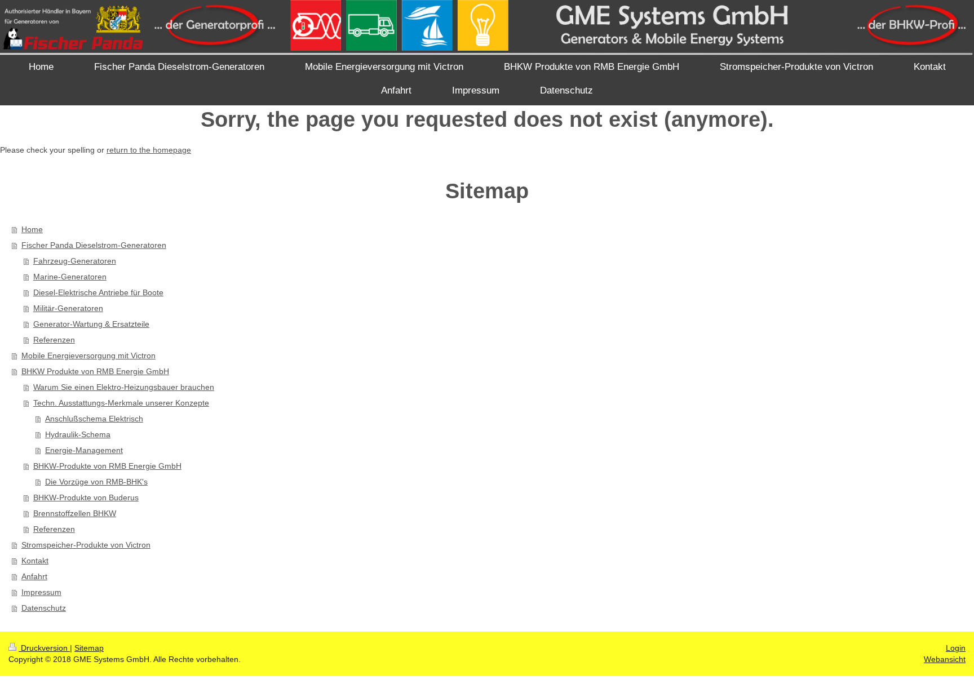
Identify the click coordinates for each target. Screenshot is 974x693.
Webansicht (945, 659)
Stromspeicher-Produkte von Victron (85, 544)
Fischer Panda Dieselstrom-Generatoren (93, 245)
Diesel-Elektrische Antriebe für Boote (98, 292)
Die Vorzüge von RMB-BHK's (96, 481)
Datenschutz (43, 607)
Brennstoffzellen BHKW (74, 513)
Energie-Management (84, 450)
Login (956, 647)
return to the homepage (149, 149)
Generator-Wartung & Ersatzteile (91, 323)
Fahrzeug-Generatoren (74, 260)
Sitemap (89, 647)
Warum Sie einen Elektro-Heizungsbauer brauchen (123, 387)
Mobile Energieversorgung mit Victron (88, 355)
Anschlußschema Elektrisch (94, 418)
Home (32, 229)
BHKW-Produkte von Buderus (86, 497)
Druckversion (44, 647)
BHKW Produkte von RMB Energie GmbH (95, 371)
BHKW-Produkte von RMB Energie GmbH (107, 465)
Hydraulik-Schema (77, 434)
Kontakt (34, 560)
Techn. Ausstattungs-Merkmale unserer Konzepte (121, 402)
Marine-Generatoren (70, 276)
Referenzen (54, 339)
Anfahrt (34, 576)
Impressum (41, 592)
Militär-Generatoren (68, 308)
